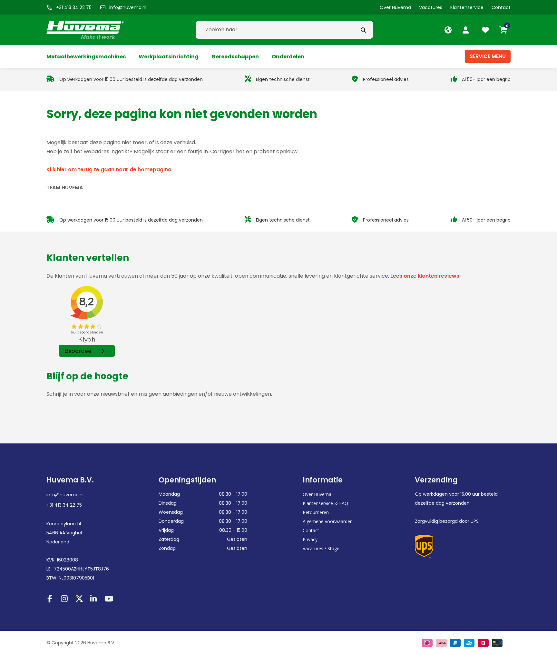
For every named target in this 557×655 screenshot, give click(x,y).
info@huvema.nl (64, 494)
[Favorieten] (486, 30)
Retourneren (316, 512)
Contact (311, 530)
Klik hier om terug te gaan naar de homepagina (108, 169)
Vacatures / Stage (321, 548)
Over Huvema (317, 494)
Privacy (310, 539)
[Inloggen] (466, 30)
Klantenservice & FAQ (325, 503)
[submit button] (363, 30)
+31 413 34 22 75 (64, 505)
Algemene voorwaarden (328, 521)
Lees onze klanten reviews (424, 276)
